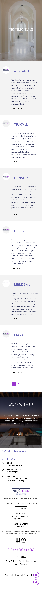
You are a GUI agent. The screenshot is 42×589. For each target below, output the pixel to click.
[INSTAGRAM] (15, 550)
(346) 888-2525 (12, 472)
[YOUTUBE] (26, 550)
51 (27, 384)
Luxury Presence (21, 564)
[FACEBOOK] (10, 550)
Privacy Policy (30, 575)
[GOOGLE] (32, 550)
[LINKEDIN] (21, 550)
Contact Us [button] (21, 435)
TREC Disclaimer (21, 508)
